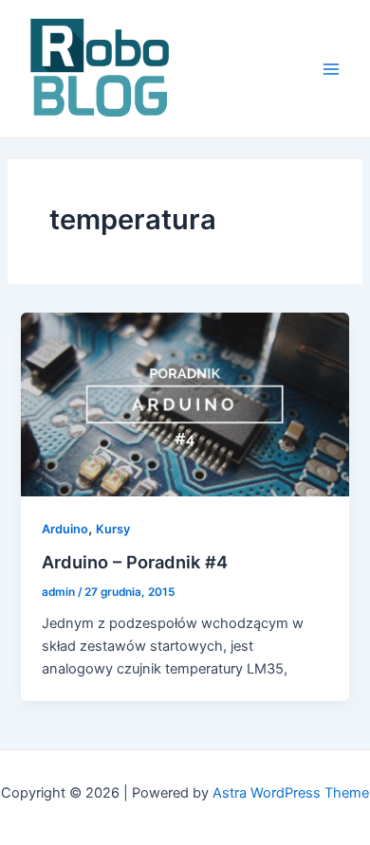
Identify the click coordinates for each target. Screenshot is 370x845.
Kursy (113, 529)
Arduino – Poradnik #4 (135, 561)
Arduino (65, 529)
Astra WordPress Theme (291, 792)
